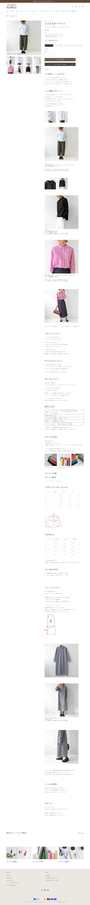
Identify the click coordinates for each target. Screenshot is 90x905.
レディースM (59, 45)
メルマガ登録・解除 (11, 885)
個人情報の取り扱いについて (52, 878)
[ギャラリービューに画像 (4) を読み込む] (37, 61)
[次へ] (83, 837)
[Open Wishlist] (79, 6)
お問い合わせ (9, 880)
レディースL (68, 45)
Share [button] (47, 69)
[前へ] (7, 837)
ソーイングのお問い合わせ (12, 882)
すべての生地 (37, 861)
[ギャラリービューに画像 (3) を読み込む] (28, 61)
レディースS (49, 45)
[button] (7, 11)
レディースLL (78, 45)
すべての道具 (64, 861)
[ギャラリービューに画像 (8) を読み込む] (37, 70)
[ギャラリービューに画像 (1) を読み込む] (10, 61)
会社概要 (48, 875)
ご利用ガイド (9, 878)
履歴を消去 (81, 833)
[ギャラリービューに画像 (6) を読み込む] (19, 70)
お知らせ (8, 875)
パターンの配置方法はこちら (51, 40)
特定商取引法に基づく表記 (52, 880)
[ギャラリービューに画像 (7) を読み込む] (28, 70)
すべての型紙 (11, 861)
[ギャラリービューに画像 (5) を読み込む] (10, 70)
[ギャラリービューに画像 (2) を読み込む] (19, 61)
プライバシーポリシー (51, 901)
